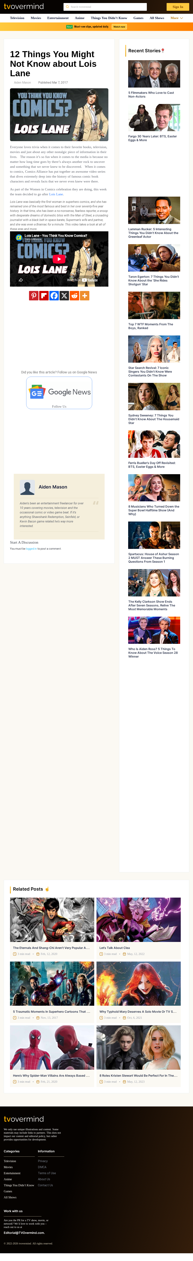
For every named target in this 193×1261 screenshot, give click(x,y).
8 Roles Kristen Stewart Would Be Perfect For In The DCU (140, 1075)
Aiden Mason (22, 82)
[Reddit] (74, 305)
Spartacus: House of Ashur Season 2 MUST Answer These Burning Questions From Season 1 (153, 557)
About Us (44, 1182)
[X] (64, 305)
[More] (84, 305)
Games (140, 18)
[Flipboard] (44, 305)
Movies (36, 18)
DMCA (42, 1170)
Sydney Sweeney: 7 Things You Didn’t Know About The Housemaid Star (153, 419)
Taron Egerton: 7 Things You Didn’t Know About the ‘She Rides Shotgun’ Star (153, 280)
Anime (81, 18)
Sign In (177, 7)
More (176, 18)
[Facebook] (54, 305)
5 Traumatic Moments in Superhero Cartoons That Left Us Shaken (60, 1011)
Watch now (119, 26)
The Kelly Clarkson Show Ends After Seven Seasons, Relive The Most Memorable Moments (151, 605)
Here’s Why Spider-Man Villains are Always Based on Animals (58, 1075)
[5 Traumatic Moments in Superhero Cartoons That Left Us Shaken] (52, 984)
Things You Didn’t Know (110, 18)
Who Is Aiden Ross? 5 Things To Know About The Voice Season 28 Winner (153, 652)
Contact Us (45, 1188)
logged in (31, 558)
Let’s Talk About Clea (115, 948)
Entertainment (59, 18)
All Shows (159, 18)
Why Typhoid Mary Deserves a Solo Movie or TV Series (140, 1011)
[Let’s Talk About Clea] (138, 920)
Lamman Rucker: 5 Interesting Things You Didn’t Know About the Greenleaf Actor (153, 233)
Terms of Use (47, 1176)
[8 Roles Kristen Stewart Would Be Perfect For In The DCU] (138, 1047)
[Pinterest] (33, 305)
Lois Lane (80, 204)
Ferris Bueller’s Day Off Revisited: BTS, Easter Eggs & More (152, 465)
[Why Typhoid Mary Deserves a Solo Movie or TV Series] (138, 984)
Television (17, 18)
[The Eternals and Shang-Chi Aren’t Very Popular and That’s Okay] (52, 920)
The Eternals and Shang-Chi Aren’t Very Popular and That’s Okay (60, 948)
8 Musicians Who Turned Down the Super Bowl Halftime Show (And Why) (153, 510)
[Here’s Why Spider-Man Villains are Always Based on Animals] (52, 1047)
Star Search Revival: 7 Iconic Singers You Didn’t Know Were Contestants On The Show (150, 371)
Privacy (43, 1164)
